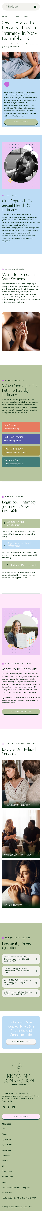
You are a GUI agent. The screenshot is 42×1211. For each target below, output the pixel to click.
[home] (11, 6)
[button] (35, 6)
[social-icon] (4, 1107)
